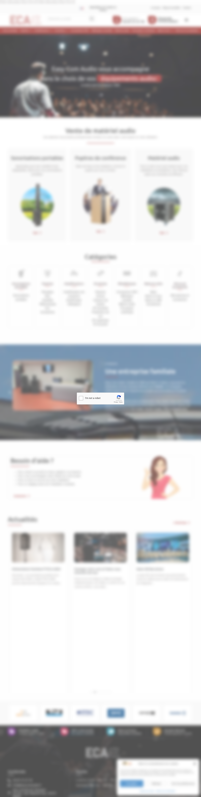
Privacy (116, 402)
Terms (120, 402)
